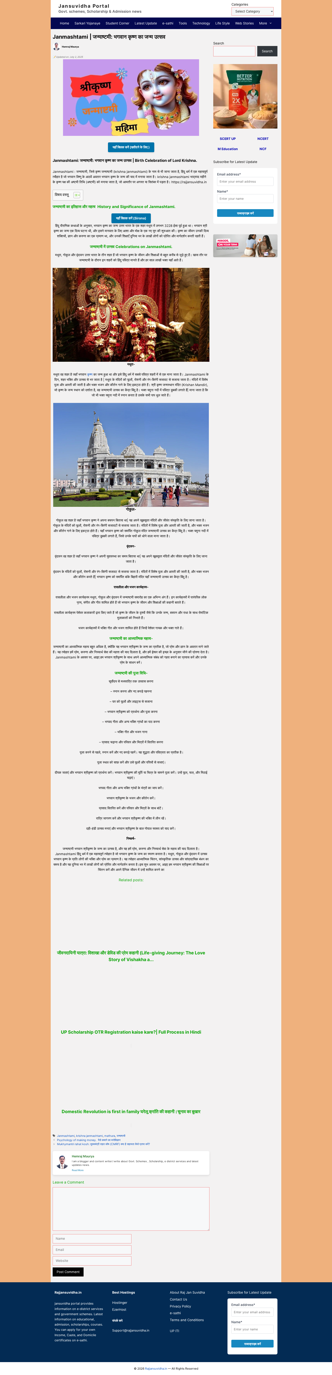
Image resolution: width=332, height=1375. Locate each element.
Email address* (229, 174)
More (263, 23)
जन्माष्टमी (121, 1135)
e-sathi (167, 23)
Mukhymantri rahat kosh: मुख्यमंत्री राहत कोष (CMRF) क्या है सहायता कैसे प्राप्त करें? (103, 1144)
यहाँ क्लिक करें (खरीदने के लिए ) (131, 147)
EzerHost (119, 1310)
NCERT (263, 139)
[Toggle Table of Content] (75, 195)
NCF (263, 149)
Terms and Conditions (187, 1320)
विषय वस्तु (62, 194)
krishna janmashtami (89, 1135)
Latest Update (146, 23)
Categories (240, 4)
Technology (201, 23)
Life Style (222, 23)
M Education (228, 149)
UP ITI (174, 1331)
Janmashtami (66, 1135)
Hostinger (119, 1303)
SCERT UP (228, 139)
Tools (183, 23)
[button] (271, 23)
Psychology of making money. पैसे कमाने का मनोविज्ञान (88, 1140)
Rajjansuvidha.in (156, 1368)
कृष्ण (89, 374)
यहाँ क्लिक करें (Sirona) (131, 218)
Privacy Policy (180, 1306)
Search (218, 43)
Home (64, 23)
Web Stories (244, 23)
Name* (222, 191)
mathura (109, 1135)
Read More (78, 1170)
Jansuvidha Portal (84, 6)
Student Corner (117, 23)
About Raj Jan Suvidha (187, 1292)
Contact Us (178, 1299)
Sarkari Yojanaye (87, 23)
